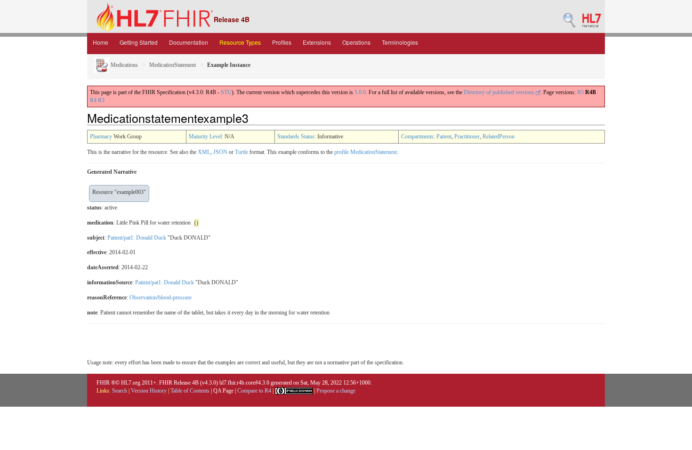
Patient (443, 136)
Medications (123, 65)
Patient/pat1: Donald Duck (136, 237)
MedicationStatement (172, 65)
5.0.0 (360, 92)
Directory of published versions (500, 92)
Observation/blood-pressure (160, 297)
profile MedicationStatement (365, 152)
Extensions (317, 42)
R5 (580, 92)
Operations (356, 42)
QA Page (223, 390)
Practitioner (467, 136)
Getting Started (139, 42)
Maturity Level (205, 136)
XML (204, 152)
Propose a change (335, 390)
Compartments (417, 136)
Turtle (241, 152)
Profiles (281, 42)
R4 (93, 100)
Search (119, 390)
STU (226, 92)
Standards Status (295, 136)
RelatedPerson (499, 136)
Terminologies (400, 42)
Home (100, 42)
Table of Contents (189, 390)
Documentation (188, 42)
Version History (149, 390)
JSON (220, 152)
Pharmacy (101, 136)
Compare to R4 (254, 390)
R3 (101, 100)
